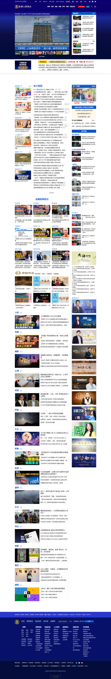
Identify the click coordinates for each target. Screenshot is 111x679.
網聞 (17, 585)
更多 (94, 13)
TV (88, 6)
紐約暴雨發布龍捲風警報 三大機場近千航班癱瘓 (48, 183)
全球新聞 (36, 203)
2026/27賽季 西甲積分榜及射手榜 (50, 574)
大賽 (40, 1)
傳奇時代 (62, 65)
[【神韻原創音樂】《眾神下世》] (23, 286)
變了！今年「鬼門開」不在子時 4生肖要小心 (53, 438)
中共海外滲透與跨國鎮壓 (78, 149)
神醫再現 (65, 637)
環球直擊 (17, 203)
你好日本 (75, 631)
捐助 (77, 1)
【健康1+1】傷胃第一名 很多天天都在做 (23, 113)
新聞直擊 (54, 249)
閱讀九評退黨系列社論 (57, 62)
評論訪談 (72, 6)
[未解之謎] (84, 419)
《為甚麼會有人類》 (84, 117)
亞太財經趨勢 (39, 648)
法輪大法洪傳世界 (88, 65)
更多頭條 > (42, 56)
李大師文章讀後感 (77, 120)
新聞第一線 (36, 226)
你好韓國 (75, 633)
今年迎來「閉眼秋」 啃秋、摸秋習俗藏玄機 (52, 441)
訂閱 (89, 621)
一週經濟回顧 (39, 643)
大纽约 (22, 614)
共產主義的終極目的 (51, 67)
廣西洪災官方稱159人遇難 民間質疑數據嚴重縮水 (54, 322)
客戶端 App (70, 662)
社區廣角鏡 (38, 645)
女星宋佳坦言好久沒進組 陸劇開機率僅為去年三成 (49, 157)
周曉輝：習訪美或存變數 (47, 422)
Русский (78, 614)
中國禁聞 (17, 226)
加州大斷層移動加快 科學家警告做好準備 (46, 132)
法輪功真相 (41, 65)
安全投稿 (50, 662)
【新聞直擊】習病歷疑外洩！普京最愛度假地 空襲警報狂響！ (60, 263)
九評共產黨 (86, 639)
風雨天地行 (86, 645)
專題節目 (18, 169)
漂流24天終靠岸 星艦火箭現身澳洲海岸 (51, 536)
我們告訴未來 (56, 65)
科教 (27, 636)
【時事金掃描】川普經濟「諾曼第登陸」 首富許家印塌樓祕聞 (42, 263)
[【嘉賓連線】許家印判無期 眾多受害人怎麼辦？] (77, 19)
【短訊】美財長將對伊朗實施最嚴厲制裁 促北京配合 (88, 144)
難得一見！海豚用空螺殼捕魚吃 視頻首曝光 (52, 502)
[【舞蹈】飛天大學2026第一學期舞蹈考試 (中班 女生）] (60, 302)
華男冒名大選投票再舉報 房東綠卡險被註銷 (47, 185)
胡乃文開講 (65, 633)
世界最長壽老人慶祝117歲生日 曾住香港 (46, 168)
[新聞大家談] (84, 328)
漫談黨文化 (86, 652)
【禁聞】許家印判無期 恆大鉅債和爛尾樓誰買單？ (48, 104)
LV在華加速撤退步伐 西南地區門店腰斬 (46, 107)
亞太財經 (38, 650)
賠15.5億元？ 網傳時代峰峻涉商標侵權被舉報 (48, 102)
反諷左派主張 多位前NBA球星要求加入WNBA (48, 120)
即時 (63, 6)
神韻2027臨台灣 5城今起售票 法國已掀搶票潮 (53, 382)
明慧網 (63, 666)
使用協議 (44, 662)
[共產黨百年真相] (84, 404)
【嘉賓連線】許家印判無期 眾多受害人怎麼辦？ (88, 17)
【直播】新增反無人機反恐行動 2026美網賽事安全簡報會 (48, 135)
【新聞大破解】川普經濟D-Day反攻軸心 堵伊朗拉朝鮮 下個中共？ (23, 263)
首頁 (23, 621)
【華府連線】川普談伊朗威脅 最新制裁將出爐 (88, 35)
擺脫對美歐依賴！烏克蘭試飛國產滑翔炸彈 (47, 148)
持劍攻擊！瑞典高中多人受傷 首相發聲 (46, 145)
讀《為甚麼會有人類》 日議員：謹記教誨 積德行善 (86, 123)
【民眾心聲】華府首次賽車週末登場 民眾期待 (34, 14)
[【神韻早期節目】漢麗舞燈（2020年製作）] (23, 302)
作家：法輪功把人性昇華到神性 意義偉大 (84, 126)
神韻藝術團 (25, 666)
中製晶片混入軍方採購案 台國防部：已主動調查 (54, 385)
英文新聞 (68, 1)
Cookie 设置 (55, 676)
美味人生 (75, 637)
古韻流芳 (56, 633)
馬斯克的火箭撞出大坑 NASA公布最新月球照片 (54, 539)
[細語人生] (84, 374)
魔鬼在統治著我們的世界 (74, 67)
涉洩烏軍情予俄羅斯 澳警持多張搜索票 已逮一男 (49, 165)
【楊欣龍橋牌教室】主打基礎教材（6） (51, 577)
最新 (43, 274)
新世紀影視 (80, 666)
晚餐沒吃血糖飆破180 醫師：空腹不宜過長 (49, 97)
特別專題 (86, 627)
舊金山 (49, 614)
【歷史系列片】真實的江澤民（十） (47, 89)
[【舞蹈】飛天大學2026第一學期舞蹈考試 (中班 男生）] (41, 286)
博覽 (67, 6)
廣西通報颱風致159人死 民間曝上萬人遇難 (47, 187)
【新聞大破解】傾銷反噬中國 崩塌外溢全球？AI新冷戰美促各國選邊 (23, 267)
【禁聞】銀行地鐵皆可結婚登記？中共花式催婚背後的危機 (49, 112)
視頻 (52, 6)
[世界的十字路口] (84, 358)
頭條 (56, 6)
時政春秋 (47, 635)
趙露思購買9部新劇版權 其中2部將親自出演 (53, 554)
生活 (17, 507)
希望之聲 (46, 666)
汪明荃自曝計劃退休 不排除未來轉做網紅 (52, 399)
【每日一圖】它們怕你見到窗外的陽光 (51, 591)
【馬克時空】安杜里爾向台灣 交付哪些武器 (52, 457)
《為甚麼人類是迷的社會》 (84, 110)
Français (72, 614)
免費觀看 (56, 274)
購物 (85, 1)
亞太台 (54, 614)
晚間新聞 (54, 203)
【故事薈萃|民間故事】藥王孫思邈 (23, 147)
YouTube (95, 1)
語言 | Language (60, 1)
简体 (53, 1)
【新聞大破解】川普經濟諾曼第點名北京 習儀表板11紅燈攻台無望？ (88, 50)
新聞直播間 (81, 6)
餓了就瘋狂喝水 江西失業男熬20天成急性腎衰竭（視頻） (88, 230)
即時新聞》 (18, 14)
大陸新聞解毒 (48, 650)
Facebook (90, 1)
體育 (17, 565)
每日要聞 (38, 86)
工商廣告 (85, 656)
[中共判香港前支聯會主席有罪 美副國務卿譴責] (77, 31)
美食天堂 (75, 635)
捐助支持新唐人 (63, 621)
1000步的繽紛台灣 (77, 647)
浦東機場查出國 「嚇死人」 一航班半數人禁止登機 (51, 92)
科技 (17, 526)
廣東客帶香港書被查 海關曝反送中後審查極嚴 (53, 402)
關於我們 (24, 662)
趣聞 (17, 487)
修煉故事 (85, 654)
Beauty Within (76, 639)
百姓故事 (85, 650)
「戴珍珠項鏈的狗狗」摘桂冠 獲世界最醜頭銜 (53, 499)
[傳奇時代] (84, 451)
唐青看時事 (47, 643)
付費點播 (49, 274)
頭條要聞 (23, 639)
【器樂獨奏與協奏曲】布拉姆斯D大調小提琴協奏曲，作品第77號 (60, 291)
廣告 (73, 1)
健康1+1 (65, 629)
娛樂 (17, 546)
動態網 (68, 666)
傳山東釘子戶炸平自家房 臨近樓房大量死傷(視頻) (49, 99)
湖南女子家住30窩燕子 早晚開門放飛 (45, 175)
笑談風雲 (56, 631)
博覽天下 (18, 152)
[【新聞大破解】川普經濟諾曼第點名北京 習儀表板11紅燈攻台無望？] (77, 53)
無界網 (74, 666)
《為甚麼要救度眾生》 (84, 113)
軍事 (17, 449)
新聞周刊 (38, 639)
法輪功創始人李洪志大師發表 (84, 107)
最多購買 (37, 274)
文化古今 (56, 641)
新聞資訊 (30, 621)
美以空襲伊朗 (75, 134)
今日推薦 (30, 641)
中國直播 (91, 102)
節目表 (93, 86)
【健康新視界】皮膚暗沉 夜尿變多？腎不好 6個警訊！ (23, 98)
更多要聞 (51, 192)
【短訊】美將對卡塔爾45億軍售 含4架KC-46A (53, 360)
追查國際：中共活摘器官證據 (74, 65)
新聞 (48, 6)
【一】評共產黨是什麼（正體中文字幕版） (83, 266)
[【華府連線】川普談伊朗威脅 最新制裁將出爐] (77, 37)
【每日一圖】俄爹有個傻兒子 (48, 594)
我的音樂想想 (76, 650)
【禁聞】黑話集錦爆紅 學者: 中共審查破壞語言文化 (49, 109)
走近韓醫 (65, 639)
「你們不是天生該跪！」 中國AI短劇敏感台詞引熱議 (50, 155)
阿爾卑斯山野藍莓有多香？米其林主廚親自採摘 (54, 518)
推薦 (60, 6)
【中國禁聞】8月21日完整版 (50, 316)
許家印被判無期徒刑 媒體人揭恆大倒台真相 (47, 162)
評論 (17, 410)
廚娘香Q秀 (75, 643)
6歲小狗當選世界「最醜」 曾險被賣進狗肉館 (53, 496)
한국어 (89, 614)
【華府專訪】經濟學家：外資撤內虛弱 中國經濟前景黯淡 (48, 125)
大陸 (17, 312)
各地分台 (45, 1)
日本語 (84, 614)
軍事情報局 (47, 641)
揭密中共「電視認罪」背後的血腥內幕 (45, 180)
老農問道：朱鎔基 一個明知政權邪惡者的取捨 (53, 419)
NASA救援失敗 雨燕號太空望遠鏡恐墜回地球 (53, 533)
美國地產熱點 (57, 643)
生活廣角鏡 (76, 629)
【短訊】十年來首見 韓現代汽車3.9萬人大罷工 (48, 137)
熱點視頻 (75, 13)
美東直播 (76, 102)
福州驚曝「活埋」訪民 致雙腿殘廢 (44, 130)
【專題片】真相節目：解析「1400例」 (58, 69)
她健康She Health (67, 631)
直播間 (52, 621)
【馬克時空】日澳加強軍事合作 (88, 44)
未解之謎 (56, 629)
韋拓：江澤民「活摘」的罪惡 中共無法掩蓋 (52, 416)
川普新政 (74, 164)
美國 (17, 332)
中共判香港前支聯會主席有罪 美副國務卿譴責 (88, 29)
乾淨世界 (39, 666)
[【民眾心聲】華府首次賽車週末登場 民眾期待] (77, 25)
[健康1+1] (84, 436)
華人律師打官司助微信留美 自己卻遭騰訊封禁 (48, 140)
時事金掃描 (36, 249)
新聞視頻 (38, 627)
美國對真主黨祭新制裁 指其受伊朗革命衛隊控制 (54, 366)
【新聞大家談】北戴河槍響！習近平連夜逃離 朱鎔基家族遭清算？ (60, 244)
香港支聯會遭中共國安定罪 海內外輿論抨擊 (47, 127)
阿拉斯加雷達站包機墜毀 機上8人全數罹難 (47, 173)
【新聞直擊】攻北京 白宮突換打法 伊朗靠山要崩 (49, 152)
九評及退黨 (41, 67)
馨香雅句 (56, 635)
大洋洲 (36, 614)
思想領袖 (47, 637)
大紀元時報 (33, 666)
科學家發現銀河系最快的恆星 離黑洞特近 (46, 115)
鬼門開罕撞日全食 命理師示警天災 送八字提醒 (53, 444)
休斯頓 (41, 614)
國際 (17, 351)
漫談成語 (56, 637)
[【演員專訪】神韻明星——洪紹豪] (41, 302)
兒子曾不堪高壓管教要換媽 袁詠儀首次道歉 (52, 405)
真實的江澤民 (75, 194)
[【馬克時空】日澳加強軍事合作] (77, 47)
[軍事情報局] (84, 389)
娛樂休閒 (18, 118)
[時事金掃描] (84, 343)
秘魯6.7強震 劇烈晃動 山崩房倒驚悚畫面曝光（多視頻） (89, 224)
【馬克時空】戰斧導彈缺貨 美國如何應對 (52, 463)
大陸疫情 (74, 179)
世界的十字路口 (49, 645)
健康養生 (18, 86)
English (66, 614)
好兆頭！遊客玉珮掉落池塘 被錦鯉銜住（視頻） (23, 164)
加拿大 (27, 614)
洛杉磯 (32, 614)
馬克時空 (47, 648)
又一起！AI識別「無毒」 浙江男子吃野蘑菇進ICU (51, 94)
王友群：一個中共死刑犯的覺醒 (51, 413)
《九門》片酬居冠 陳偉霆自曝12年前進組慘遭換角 (49, 178)
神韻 (36, 1)
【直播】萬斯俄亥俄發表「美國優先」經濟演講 (54, 340)
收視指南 (31, 662)
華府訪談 (38, 641)
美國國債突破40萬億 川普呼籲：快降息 (51, 483)
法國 (45, 614)
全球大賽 (30, 645)
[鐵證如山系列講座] (84, 467)
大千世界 (75, 641)
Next (67, 32)
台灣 (17, 371)
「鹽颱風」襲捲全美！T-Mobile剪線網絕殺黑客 (48, 122)
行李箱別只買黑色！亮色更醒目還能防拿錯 (52, 521)
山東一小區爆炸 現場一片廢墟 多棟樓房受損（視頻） (50, 150)
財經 (17, 468)
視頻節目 (38, 621)
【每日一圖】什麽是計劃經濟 (48, 597)
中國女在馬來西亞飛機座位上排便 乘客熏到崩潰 (48, 170)
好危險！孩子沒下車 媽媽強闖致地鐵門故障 (47, 160)
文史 (17, 429)
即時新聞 (23, 641)
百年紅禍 (85, 643)
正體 (50, 1)
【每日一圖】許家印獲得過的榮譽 (52, 588)
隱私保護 (37, 662)
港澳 (17, 390)
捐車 (81, 1)
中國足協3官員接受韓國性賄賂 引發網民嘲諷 (53, 580)
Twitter (92, 1)
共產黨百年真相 (62, 67)
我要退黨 (43, 62)
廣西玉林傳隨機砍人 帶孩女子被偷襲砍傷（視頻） (49, 143)
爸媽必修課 (56, 639)
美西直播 (84, 102)
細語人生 (48, 65)
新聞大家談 (55, 226)
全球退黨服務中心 (55, 666)
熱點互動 (47, 631)
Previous (17, 32)
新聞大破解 (18, 249)
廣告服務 (57, 662)
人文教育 (18, 135)
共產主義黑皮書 (87, 648)
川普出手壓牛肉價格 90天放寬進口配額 (42, 48)
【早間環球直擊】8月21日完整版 (50, 363)
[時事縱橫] (84, 312)
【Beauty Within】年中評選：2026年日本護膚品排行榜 (23, 130)
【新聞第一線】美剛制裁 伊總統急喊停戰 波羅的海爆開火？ (49, 117)
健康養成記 (65, 635)
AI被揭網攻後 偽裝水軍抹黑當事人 (52, 530)
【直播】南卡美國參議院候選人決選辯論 (52, 343)
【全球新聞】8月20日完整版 (41, 216)
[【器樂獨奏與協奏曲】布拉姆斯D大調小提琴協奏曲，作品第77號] (60, 286)
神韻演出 (23, 645)
